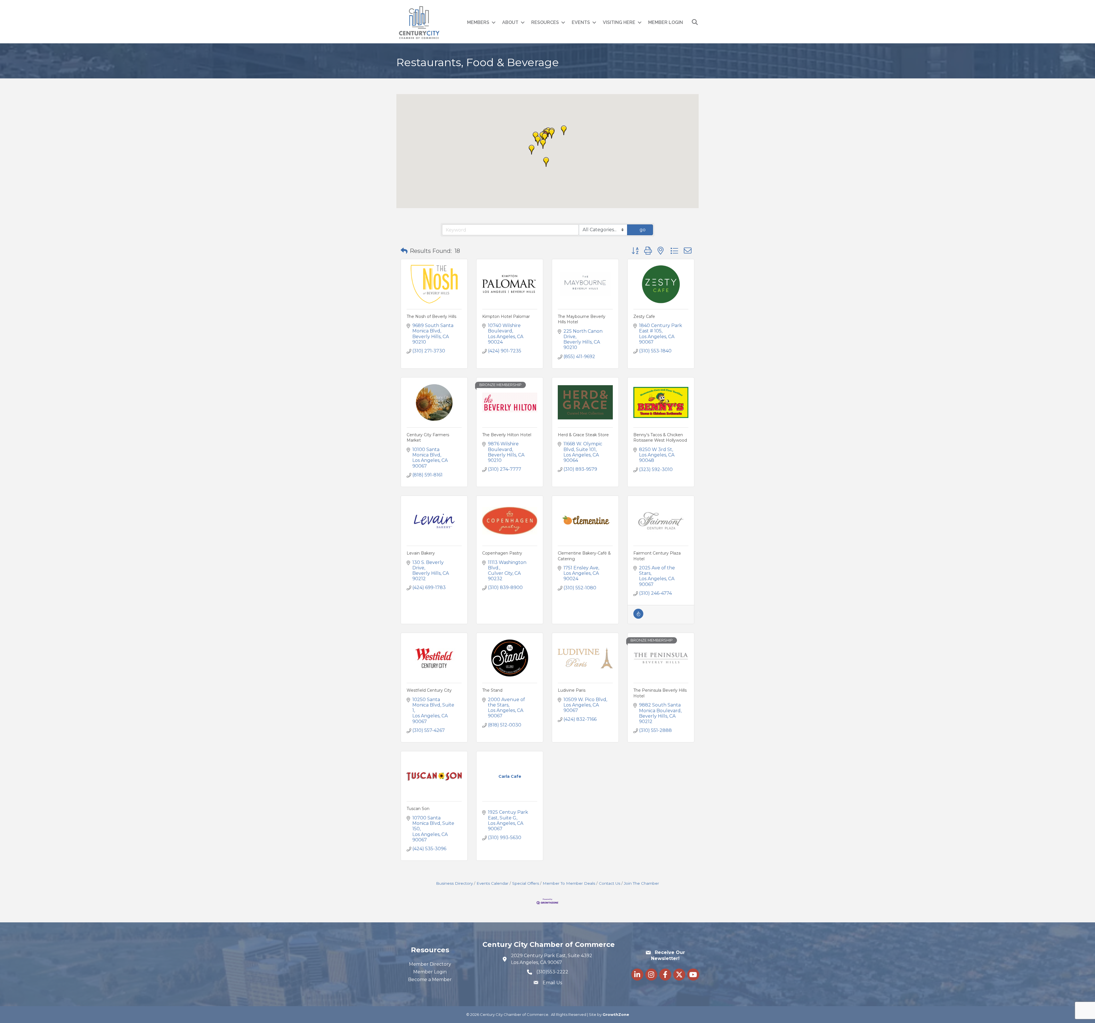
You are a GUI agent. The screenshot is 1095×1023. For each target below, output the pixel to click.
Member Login (665, 22)
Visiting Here (619, 22)
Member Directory (430, 964)
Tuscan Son (418, 808)
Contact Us (609, 883)
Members (478, 22)
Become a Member (430, 979)
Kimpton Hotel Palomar (506, 316)
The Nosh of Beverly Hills (431, 316)
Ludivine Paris (571, 690)
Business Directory (454, 883)
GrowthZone (616, 1014)
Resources (545, 22)
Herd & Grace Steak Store (583, 434)
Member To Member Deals (569, 883)
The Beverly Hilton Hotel (506, 434)
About (510, 22)
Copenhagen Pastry (502, 553)
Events (581, 22)
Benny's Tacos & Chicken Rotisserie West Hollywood (660, 437)
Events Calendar (492, 883)
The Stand (492, 690)
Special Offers (525, 883)
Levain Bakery (421, 553)
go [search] (643, 229)
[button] (564, 130)
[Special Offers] (638, 617)
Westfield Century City (429, 690)
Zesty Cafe (644, 316)
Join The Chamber (641, 883)
